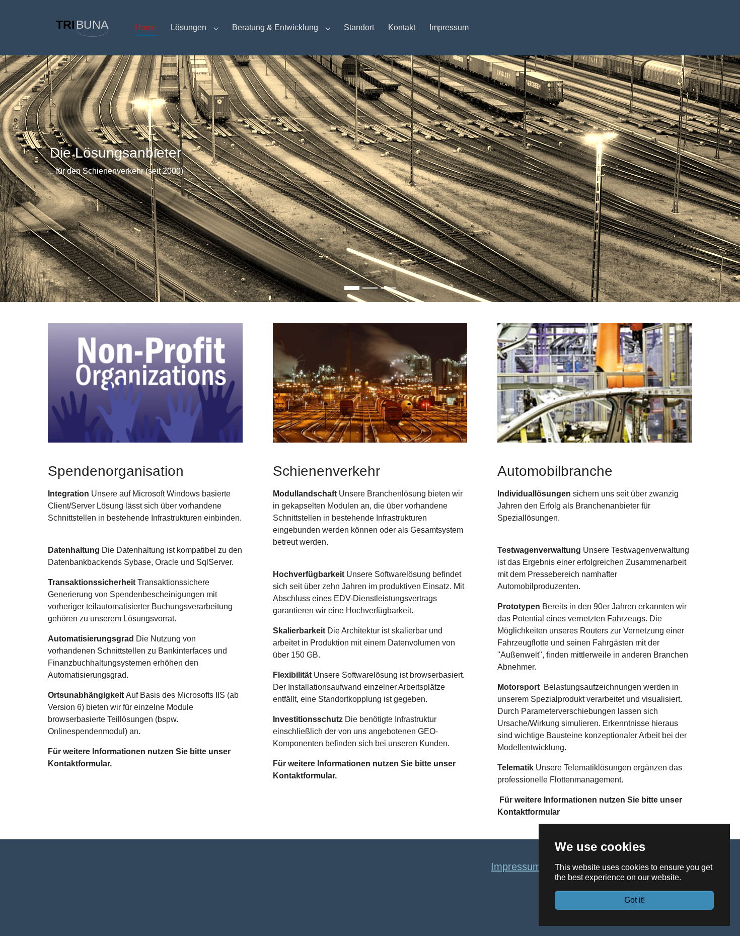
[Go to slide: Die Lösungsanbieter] (351, 288)
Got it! (634, 900)
